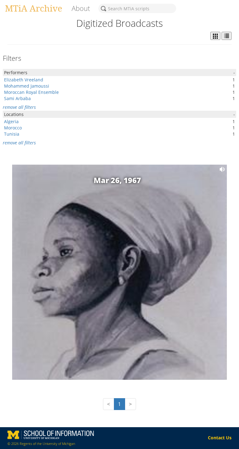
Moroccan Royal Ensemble (31, 92)
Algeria (11, 121)
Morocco (13, 128)
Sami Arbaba (17, 98)
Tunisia (11, 134)
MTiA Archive (33, 8)
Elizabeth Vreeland (23, 80)
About (81, 8)
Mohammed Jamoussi (26, 86)
